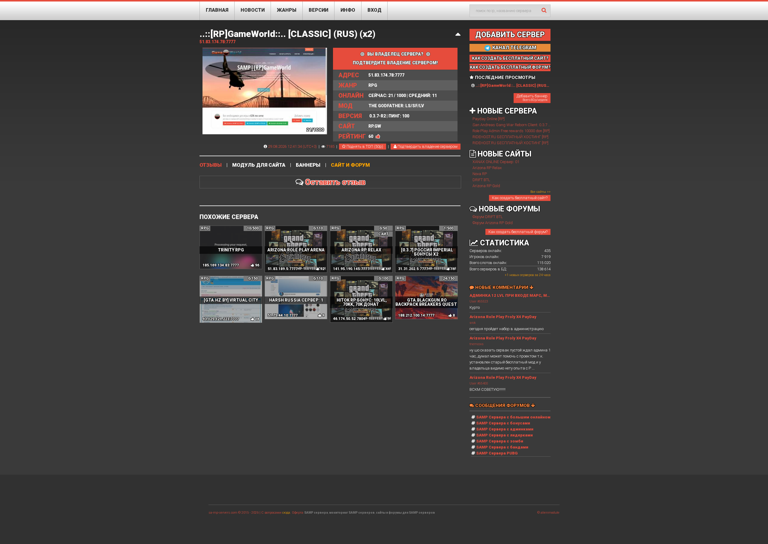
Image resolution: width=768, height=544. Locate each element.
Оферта (297, 513)
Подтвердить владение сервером (427, 146)
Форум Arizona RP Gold (492, 222)
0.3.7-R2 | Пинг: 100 (373, 116)
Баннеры (308, 165)
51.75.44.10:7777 (283, 315)
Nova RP (479, 174)
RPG (357, 85)
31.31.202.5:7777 (413, 269)
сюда (286, 513)
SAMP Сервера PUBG (497, 453)
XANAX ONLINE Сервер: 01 (495, 162)
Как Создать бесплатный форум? (510, 67)
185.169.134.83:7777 (220, 265)
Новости (253, 10)
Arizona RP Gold (486, 186)
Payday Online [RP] (488, 119)
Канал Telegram (513, 47)
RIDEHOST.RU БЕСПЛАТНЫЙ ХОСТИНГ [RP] (510, 137)
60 (370, 136)
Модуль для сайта (258, 165)
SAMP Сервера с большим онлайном (513, 417)
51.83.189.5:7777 (283, 269)
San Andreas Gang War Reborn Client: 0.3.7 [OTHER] (517, 125)
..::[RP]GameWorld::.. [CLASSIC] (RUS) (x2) (287, 34)
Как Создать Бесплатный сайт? (510, 58)
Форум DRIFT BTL (487, 216)
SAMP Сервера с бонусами (503, 423)
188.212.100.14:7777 (416, 315)
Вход (374, 10)
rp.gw (359, 126)
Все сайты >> (540, 192)
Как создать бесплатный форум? (518, 231)
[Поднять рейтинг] (378, 136)
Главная (217, 10)
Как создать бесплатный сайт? (520, 198)
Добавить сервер (510, 34)
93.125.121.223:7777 (220, 319)
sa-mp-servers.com (222, 513)
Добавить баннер (532, 98)
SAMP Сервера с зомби (499, 441)
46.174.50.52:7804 (349, 319)
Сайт (383, 234)
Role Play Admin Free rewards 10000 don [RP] (511, 131)
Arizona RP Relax (487, 168)
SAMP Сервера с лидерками (504, 435)
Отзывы (211, 165)
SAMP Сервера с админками (504, 429)
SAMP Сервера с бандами (502, 447)
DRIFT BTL (481, 180)
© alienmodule (548, 513)
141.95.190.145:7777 (351, 269)
